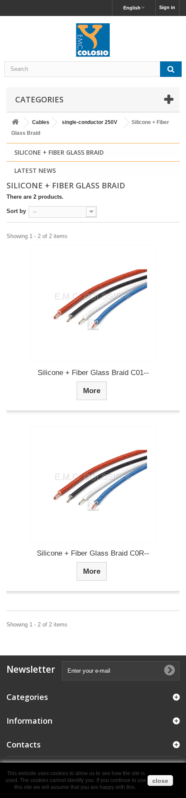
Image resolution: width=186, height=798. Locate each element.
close (160, 780)
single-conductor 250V (89, 122)
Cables (40, 122)
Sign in (167, 7)
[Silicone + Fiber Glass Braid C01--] (93, 304)
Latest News (35, 170)
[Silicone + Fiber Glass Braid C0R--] (93, 484)
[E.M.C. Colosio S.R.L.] (93, 39)
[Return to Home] (15, 122)
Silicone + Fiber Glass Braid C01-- (93, 373)
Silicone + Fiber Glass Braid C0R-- (93, 553)
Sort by (16, 211)
